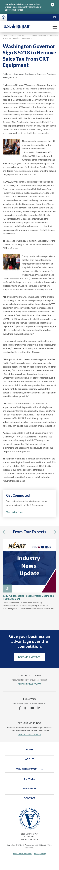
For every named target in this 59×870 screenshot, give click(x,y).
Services (29, 778)
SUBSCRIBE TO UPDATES (29, 684)
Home (29, 749)
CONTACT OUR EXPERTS (29, 734)
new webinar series (13, 10)
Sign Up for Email (14, 512)
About (29, 759)
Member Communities (29, 769)
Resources (29, 788)
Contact (29, 798)
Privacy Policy (40, 853)
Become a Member (29, 657)
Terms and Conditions (22, 853)
